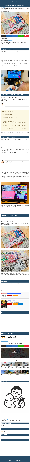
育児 (12, 5)
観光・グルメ (18, 5)
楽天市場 (9, 295)
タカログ (14, 460)
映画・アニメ (9, 5)
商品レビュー (14, 5)
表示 (8, 38)
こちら (8, 419)
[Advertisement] (7, 323)
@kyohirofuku (10, 40)
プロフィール (6, 5)
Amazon (15, 295)
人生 (20, 5)
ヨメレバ (10, 301)
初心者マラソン (23, 5)
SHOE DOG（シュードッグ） (11, 300)
